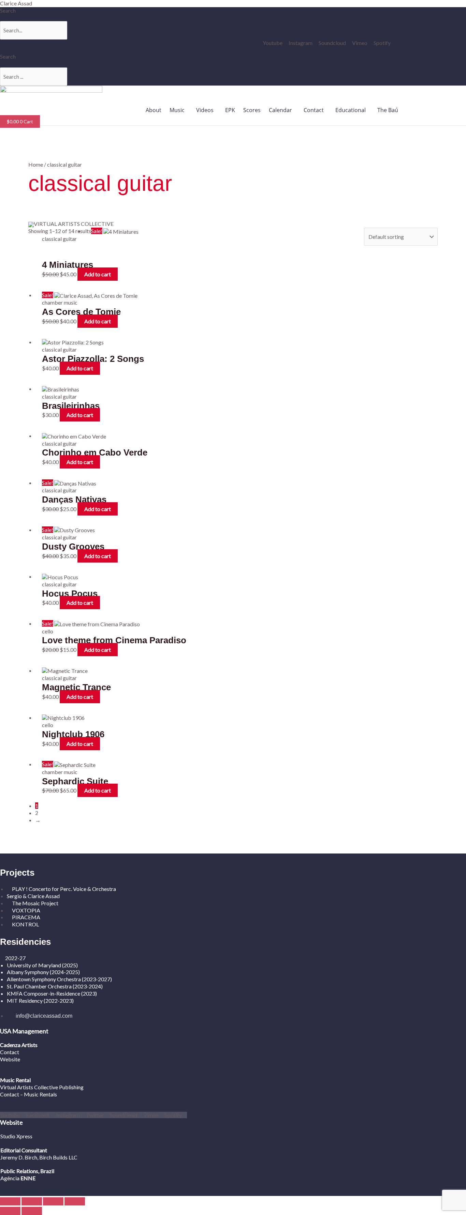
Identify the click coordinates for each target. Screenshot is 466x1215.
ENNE (27, 1178)
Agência (9, 1178)
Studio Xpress (16, 1136)
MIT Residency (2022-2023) (40, 1000)
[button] (178, 110)
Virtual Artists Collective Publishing (42, 1087)
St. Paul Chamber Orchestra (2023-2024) (55, 986)
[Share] (53, 1201)
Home (35, 164)
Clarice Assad (16, 3)
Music (177, 110)
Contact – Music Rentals (28, 1094)
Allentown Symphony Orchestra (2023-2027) (59, 979)
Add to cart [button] (97, 274)
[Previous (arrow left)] (10, 1211)
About (153, 110)
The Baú (387, 110)
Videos (205, 110)
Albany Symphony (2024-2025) (44, 972)
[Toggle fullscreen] (31, 1201)
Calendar (280, 110)
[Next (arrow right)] (31, 1211)
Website (10, 1059)
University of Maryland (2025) (42, 965)
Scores (252, 110)
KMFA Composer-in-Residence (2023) (52, 993)
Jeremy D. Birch (18, 1157)
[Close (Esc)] (74, 1201)
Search (8, 10)
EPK (230, 110)
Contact (314, 110)
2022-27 (15, 958)
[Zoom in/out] (10, 1201)
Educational (350, 110)
